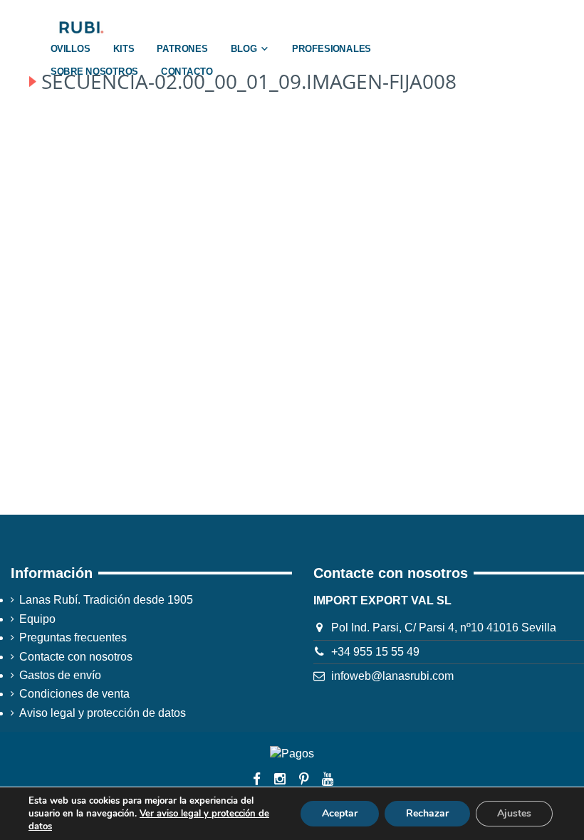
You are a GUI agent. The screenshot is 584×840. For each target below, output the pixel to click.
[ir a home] (80, 27)
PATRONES (182, 49)
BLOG (244, 49)
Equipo (37, 619)
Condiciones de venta (74, 694)
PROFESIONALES (331, 49)
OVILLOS (70, 49)
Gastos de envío (60, 675)
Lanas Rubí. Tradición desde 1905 (106, 600)
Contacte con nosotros (75, 657)
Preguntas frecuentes (73, 637)
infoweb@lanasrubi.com (392, 676)
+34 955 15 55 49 (375, 652)
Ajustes (514, 813)
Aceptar (340, 813)
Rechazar (427, 813)
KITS (124, 49)
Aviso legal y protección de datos (102, 713)
